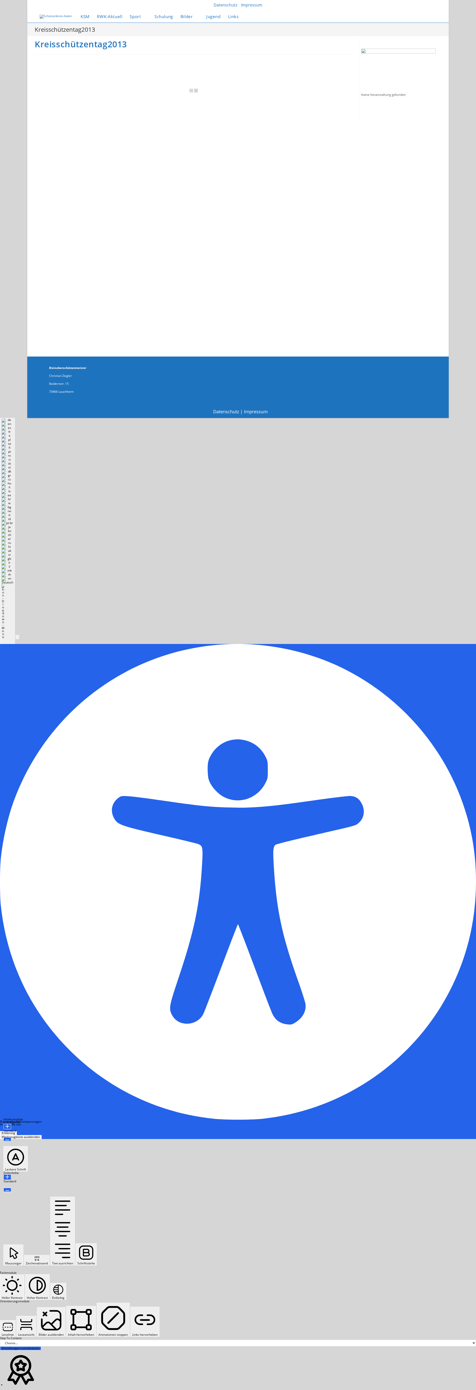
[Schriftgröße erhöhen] (7, 1126)
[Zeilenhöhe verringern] (7, 1190)
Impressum (256, 412)
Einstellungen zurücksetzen (20, 1348)
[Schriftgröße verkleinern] (7, 1139)
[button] (17, 637)
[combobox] (7, 531)
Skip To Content (11, 1338)
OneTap (27, 1124)
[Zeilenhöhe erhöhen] (7, 1177)
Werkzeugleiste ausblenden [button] (21, 1137)
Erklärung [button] (8, 1133)
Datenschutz (226, 412)
